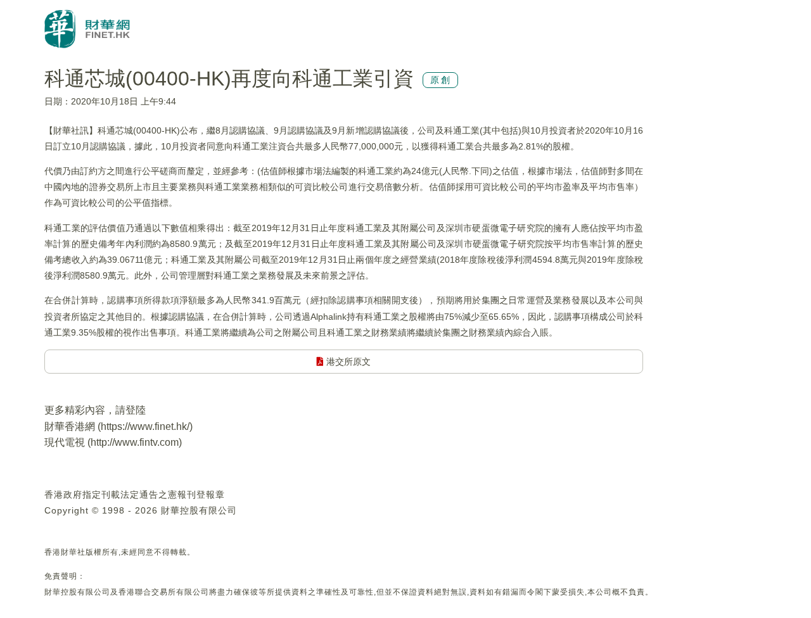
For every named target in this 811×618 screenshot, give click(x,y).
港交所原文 (347, 361)
